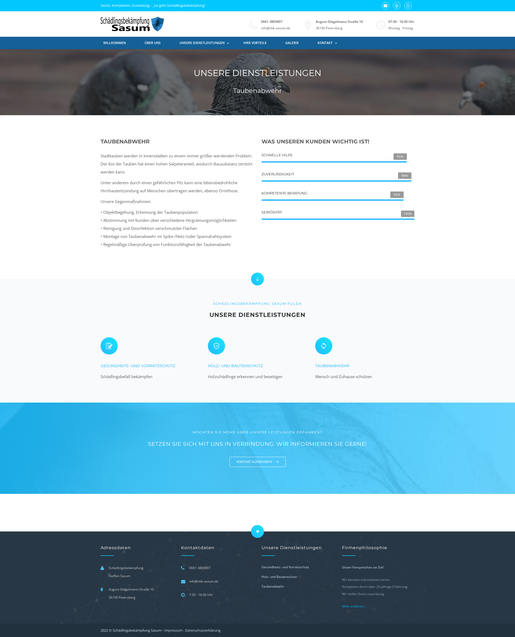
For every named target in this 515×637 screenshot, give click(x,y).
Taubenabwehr (332, 365)
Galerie (292, 43)
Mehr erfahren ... (354, 606)
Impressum (173, 630)
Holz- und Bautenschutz (235, 365)
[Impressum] (396, 5)
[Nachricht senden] (385, 5)
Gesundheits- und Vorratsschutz (138, 365)
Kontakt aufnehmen (255, 461)
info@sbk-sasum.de (275, 28)
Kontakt (325, 43)
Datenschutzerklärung (202, 630)
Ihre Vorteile (255, 43)
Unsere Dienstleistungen (202, 43)
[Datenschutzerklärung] (408, 5)
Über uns (153, 43)
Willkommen (114, 43)
